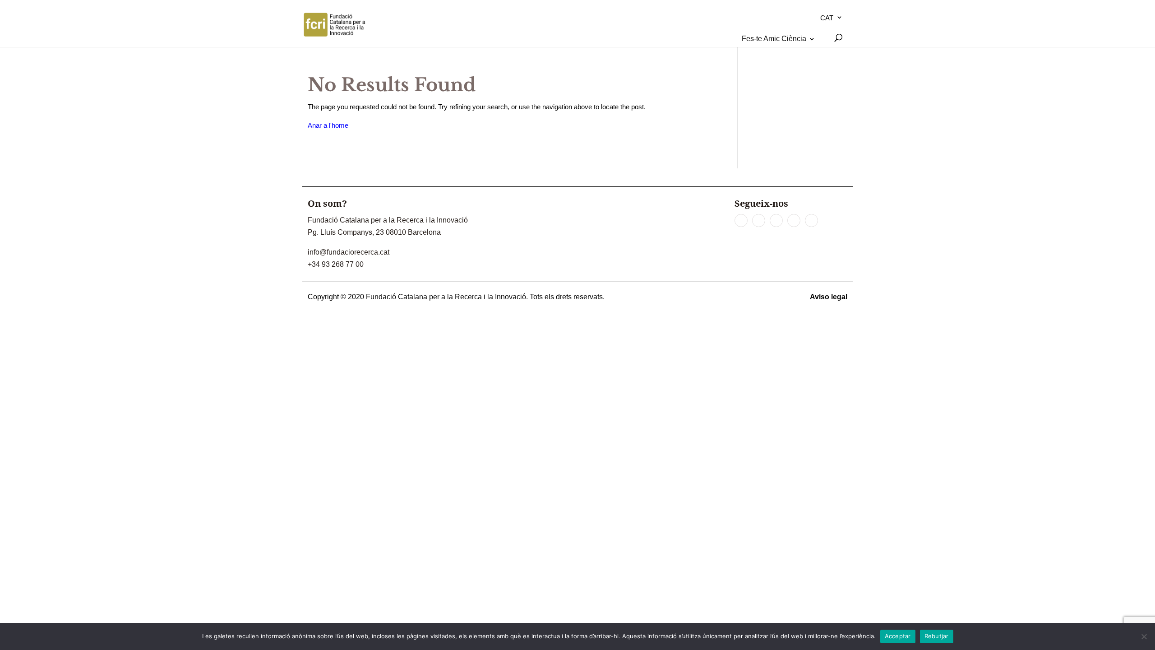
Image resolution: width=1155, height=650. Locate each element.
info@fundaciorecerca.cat (348, 252)
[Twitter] (758, 220)
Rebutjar (936, 636)
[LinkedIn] (776, 220)
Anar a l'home (328, 125)
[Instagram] (811, 220)
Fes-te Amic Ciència (774, 38)
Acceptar (898, 636)
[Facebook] (741, 220)
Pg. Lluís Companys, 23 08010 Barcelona (374, 232)
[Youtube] (793, 220)
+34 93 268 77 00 (336, 264)
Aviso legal (828, 297)
